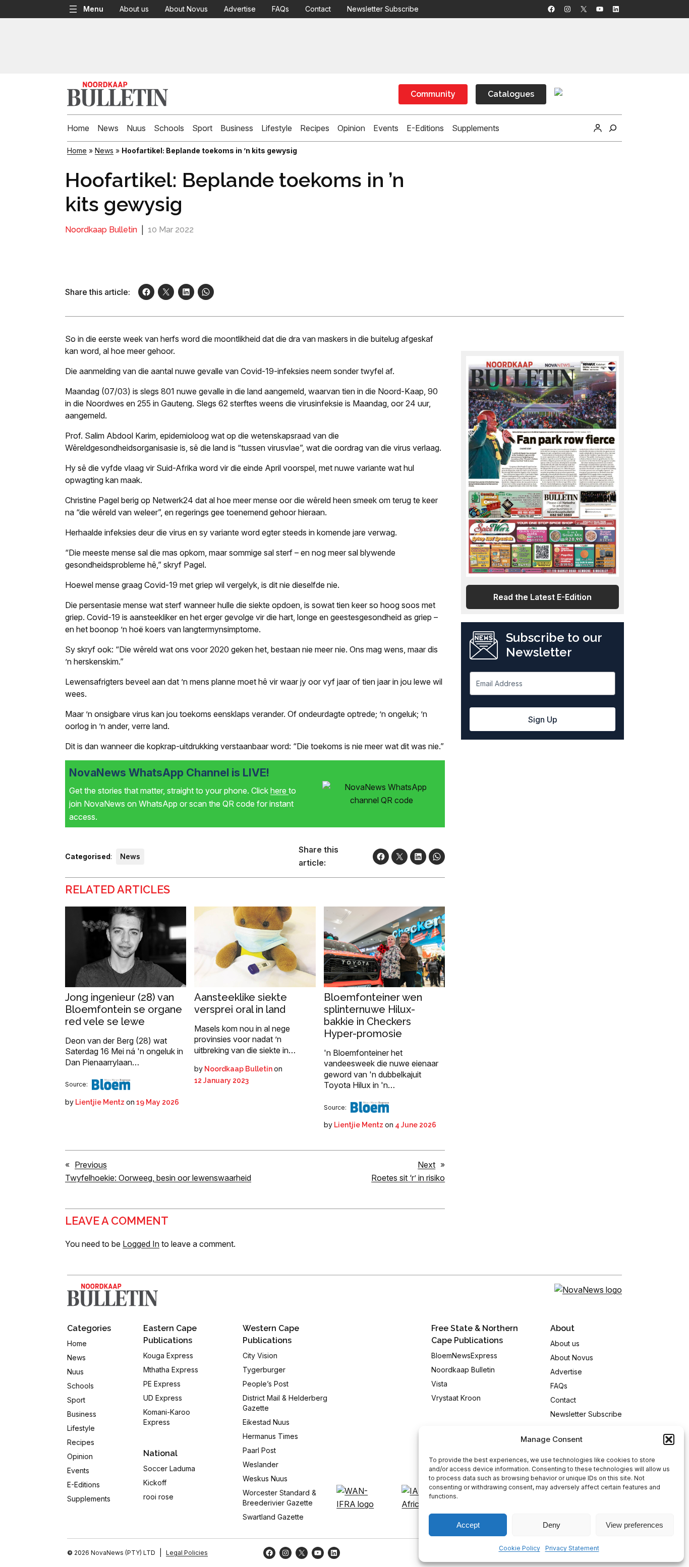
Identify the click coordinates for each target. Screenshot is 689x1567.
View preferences (634, 1525)
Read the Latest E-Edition (542, 597)
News (104, 150)
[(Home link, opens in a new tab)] (112, 1295)
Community (433, 94)
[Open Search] (613, 128)
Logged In (141, 1244)
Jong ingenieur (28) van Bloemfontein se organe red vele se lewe (123, 1009)
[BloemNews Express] (111, 1084)
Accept (468, 1525)
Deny (551, 1525)
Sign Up (542, 719)
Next (426, 1165)
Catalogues (511, 94)
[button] (669, 1439)
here (279, 791)
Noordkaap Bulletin (101, 229)
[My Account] (598, 128)
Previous (91, 1165)
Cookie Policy (519, 1548)
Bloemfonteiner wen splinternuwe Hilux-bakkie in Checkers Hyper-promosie (373, 1015)
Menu (93, 9)
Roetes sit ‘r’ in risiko (408, 1178)
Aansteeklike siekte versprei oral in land (240, 1003)
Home (77, 150)
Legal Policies (187, 1552)
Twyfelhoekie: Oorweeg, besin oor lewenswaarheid (158, 1178)
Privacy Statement (572, 1548)
